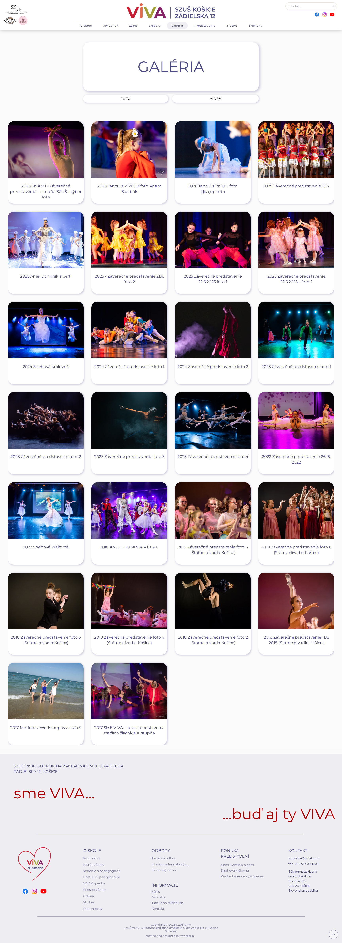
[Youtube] (332, 14)
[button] (86, 25)
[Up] (333, 934)
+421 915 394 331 (305, 864)
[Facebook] (317, 14)
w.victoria (187, 936)
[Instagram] (324, 14)
